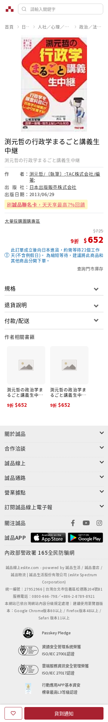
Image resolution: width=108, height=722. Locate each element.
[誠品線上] (9, 9)
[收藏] (13, 713)
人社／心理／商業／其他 (54, 27)
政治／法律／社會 (91, 27)
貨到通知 (64, 713)
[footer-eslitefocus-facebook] (73, 522)
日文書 (26, 27)
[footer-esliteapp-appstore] (48, 537)
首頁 (9, 27)
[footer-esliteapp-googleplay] (86, 537)
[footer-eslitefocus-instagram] (99, 522)
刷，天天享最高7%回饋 (46, 204)
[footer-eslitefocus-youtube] (86, 522)
